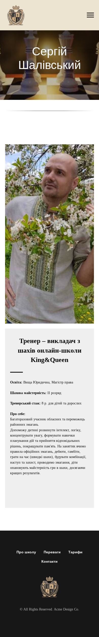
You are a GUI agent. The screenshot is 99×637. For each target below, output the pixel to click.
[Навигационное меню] (90, 15)
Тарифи (75, 552)
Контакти (49, 561)
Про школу (26, 552)
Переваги (52, 552)
